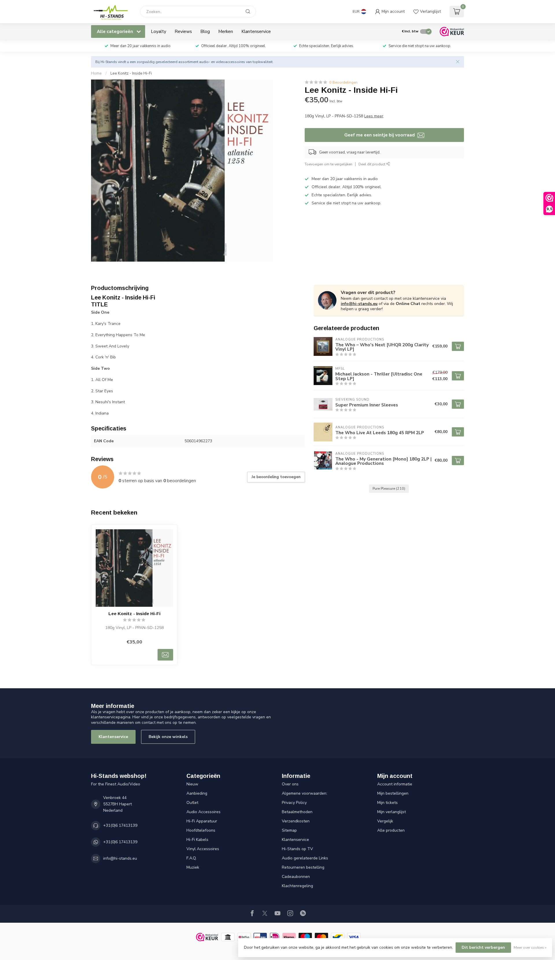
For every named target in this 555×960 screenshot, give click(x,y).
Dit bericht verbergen (483, 947)
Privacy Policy (294, 802)
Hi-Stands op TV (297, 849)
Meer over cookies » (530, 947)
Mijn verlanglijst (391, 812)
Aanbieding (196, 793)
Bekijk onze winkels (168, 736)
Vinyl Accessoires (202, 849)
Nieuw (192, 784)
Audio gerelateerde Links (305, 858)
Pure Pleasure (389, 488)
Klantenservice (256, 31)
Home (96, 73)
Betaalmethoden (297, 812)
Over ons (290, 784)
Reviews (183, 31)
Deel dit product (372, 164)
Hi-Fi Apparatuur (201, 821)
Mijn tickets (387, 802)
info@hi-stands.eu (359, 303)
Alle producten (391, 830)
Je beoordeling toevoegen (276, 477)
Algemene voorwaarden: (304, 793)
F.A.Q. (191, 858)
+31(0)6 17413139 (120, 825)
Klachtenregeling (297, 886)
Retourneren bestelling (303, 867)
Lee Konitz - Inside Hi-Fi (131, 73)
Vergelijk (385, 821)
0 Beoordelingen (343, 82)
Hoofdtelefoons (200, 830)
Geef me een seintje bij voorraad (380, 135)
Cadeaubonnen (296, 876)
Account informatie (394, 784)
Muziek (192, 867)
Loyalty (158, 31)
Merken (225, 31)
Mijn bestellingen (392, 793)
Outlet (192, 802)
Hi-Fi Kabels (197, 839)
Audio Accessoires (203, 812)
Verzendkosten (296, 821)
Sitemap (289, 830)
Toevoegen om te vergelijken (328, 164)
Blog (205, 31)
